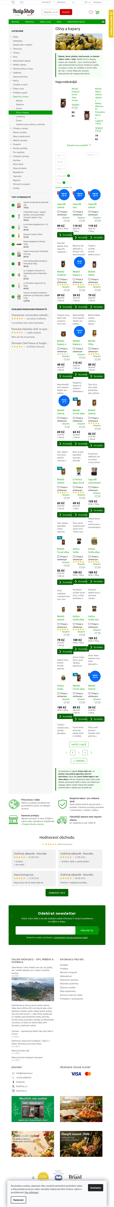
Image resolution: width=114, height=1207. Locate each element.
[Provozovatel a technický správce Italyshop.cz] (75, 1177)
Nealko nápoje (19, 64)
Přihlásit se (87, 930)
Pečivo (16, 80)
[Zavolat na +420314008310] (16, 2)
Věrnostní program (21, 184)
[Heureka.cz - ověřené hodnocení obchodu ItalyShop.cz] (43, 1177)
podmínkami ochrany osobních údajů (71, 937)
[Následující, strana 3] (85, 752)
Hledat (66, 12)
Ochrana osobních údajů (71, 995)
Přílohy (16, 52)
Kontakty (46, 2)
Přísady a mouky (20, 128)
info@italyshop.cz (24, 1073)
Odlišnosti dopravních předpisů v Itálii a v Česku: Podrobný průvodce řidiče (31, 1042)
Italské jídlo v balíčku (22, 44)
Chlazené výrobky (21, 156)
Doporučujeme (19, 168)
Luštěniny (20, 116)
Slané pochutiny (20, 76)
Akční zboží (18, 164)
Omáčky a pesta (20, 92)
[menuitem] (15, 21)
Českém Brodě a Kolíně (33, 824)
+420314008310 (23, 1077)
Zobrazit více (57, 892)
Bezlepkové (18, 172)
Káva (15, 56)
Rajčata (19, 100)
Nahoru (80, 760)
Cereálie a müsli (20, 84)
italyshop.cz (21, 1090)
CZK (86, 2)
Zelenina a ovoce (20, 96)
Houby (19, 108)
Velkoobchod (66, 976)
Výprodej (17, 176)
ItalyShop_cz (21, 1086)
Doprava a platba (68, 987)
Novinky (16, 160)
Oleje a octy (18, 88)
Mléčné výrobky (20, 140)
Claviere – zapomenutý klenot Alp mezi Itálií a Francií (32, 1032)
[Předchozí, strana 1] (72, 752)
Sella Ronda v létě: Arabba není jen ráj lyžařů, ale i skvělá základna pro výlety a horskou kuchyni (32, 970)
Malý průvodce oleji (20, 1050)
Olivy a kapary (22, 112)
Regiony (16, 180)
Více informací (31, 1192)
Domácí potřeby (20, 148)
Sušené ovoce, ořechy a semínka (30, 124)
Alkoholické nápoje (21, 60)
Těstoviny (17, 48)
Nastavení (18, 1199)
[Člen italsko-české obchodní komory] (59, 1177)
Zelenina (20, 104)
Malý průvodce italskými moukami (27, 1057)
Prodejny (61, 2)
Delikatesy (17, 41)
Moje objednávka (68, 991)
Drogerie (17, 144)
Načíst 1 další (79, 744)
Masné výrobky (20, 132)
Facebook (20, 1082)
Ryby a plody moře (21, 136)
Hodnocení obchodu (56, 837)
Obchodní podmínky (69, 983)
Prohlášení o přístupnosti (71, 998)
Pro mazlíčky (18, 152)
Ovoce (19, 120)
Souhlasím (95, 1187)
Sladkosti (17, 72)
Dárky (15, 37)
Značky (16, 188)
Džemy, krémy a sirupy (23, 68)
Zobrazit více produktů (77, 145)
